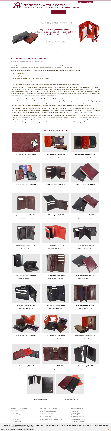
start (32, 12)
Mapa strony (14, 418)
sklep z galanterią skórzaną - (47, 419)
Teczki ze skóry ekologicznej (78, 421)
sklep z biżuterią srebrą (47, 413)
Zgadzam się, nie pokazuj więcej (25, 429)
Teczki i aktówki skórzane (77, 416)
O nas (37, 12)
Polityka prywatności (16, 421)
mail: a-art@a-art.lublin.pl (17, 414)
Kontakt (97, 12)
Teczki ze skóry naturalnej (77, 418)
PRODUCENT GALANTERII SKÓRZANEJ (45, 5)
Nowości (83, 12)
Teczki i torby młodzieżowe (78, 419)
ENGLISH (89, 2)
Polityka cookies (15, 419)
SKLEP (90, 12)
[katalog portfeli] (55, 33)
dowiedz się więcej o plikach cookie (26, 426)
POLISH (81, 2)
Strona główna (20, 51)
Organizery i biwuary (76, 414)
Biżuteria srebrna (73, 12)
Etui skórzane (74, 411)
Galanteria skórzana (58, 12)
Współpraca (45, 12)
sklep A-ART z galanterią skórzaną (48, 411)
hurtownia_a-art (58, 419)
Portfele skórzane (40, 51)
